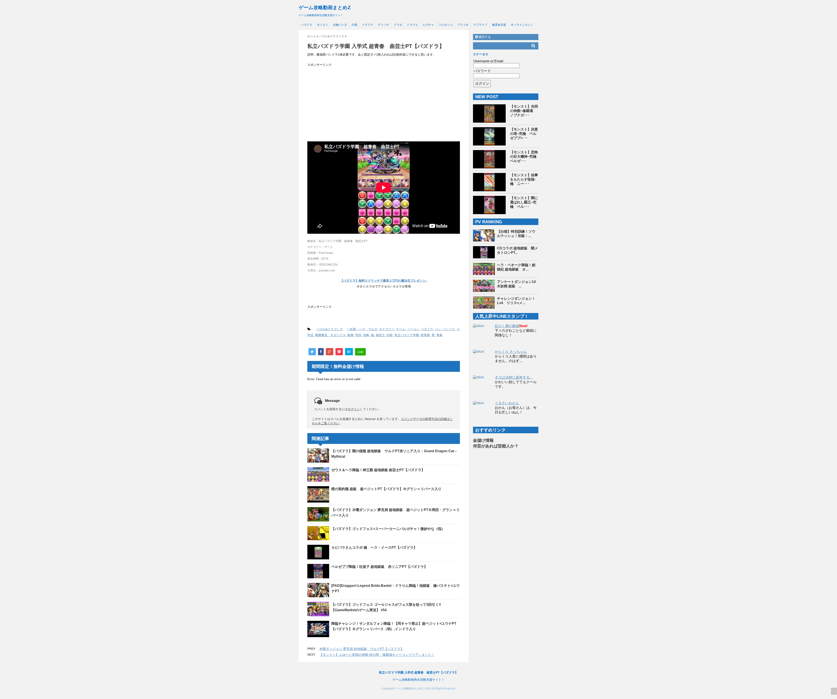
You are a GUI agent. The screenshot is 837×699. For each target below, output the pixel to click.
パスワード (482, 71)
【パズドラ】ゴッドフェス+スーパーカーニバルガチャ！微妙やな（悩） (388, 529)
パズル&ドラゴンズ (329, 329)
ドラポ (398, 24)
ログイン (354, 409)
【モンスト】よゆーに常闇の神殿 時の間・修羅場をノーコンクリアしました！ (377, 655)
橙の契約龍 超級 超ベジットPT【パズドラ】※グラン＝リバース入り (386, 489)
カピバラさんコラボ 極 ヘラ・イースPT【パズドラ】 (374, 547)
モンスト (322, 24)
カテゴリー (386, 329)
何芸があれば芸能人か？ (496, 446)
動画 (350, 335)
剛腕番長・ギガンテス (330, 335)
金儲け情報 (483, 440)
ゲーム (400, 329)
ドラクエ (412, 24)
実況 (358, 335)
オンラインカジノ (522, 24)
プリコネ (463, 24)
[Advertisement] (383, 102)
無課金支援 (499, 24)
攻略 (366, 335)
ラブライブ (480, 24)
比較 (390, 335)
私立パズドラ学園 (407, 335)
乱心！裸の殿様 (507, 326)
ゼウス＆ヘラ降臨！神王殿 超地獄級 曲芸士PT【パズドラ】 (378, 470)
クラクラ (367, 24)
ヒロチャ (428, 24)
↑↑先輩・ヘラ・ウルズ (362, 329)
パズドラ (306, 24)
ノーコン (413, 329)
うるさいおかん (507, 403)
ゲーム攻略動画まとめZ (324, 7)
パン (438, 329)
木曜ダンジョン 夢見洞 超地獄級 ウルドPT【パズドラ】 (361, 649)
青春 (439, 335)
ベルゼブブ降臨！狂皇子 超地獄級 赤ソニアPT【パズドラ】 (379, 567)
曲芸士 (380, 335)
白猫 (354, 24)
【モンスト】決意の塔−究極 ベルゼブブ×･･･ (524, 133)
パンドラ (449, 329)
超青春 (425, 335)
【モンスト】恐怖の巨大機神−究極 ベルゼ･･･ (525, 156)
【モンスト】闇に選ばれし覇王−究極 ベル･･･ (524, 202)
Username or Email (488, 61)
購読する (484, 37)
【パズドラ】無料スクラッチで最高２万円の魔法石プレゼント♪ (383, 280)
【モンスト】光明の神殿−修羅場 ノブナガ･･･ (524, 111)
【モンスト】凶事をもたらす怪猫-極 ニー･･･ (524, 179)
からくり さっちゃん (511, 352)
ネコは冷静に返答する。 (514, 377)
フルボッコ (446, 24)
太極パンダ (340, 24)
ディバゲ (383, 24)
